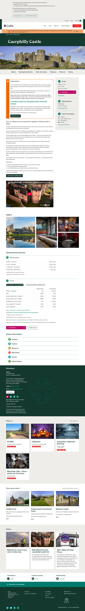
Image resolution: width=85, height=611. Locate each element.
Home (7, 34)
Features (14, 344)
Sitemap (47, 595)
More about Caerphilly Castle (14, 175)
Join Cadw (76, 25)
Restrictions (15, 352)
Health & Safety (17, 361)
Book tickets (65, 92)
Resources (15, 348)
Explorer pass (32, 327)
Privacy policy (48, 593)
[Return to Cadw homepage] (9, 25)
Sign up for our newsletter (30, 593)
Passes (36, 578)
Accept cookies (17, 15)
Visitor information (41, 72)
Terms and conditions (49, 597)
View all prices (61, 95)
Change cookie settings (30, 15)
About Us (56, 25)
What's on (62, 72)
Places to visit (16, 34)
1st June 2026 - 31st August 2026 (15, 284)
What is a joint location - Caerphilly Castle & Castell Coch (18, 310)
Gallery (13, 72)
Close (77, 31)
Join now (14, 291)
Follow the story (15, 116)
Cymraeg (67, 20)
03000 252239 (15, 386)
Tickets (12, 578)
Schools (14, 357)
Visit (45, 25)
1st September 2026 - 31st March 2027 (35, 284)
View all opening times (63, 108)
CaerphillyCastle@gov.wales (16, 388)
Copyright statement (62, 607)
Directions (53, 72)
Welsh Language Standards (70, 593)
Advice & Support (65, 25)
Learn (49, 25)
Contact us (27, 591)
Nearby (71, 72)
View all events (74, 421)
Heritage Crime (67, 591)
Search (76, 20)
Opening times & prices (26, 72)
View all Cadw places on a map (70, 488)
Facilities (14, 339)
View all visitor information (63, 124)
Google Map (10, 392)
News (72, 20)
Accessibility (47, 591)
